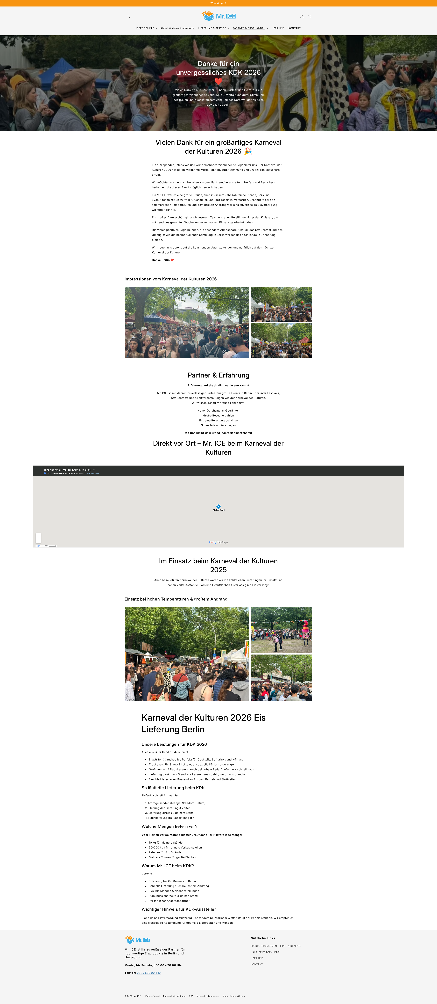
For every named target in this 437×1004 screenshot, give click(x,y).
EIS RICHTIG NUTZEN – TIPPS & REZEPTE (276, 946)
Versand (201, 996)
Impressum (213, 996)
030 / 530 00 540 (149, 973)
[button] (128, 16)
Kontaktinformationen (234, 996)
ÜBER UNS (257, 958)
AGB (191, 996)
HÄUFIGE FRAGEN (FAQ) (265, 952)
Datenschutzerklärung (174, 996)
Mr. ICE (137, 996)
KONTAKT (257, 964)
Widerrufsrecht (152, 996)
